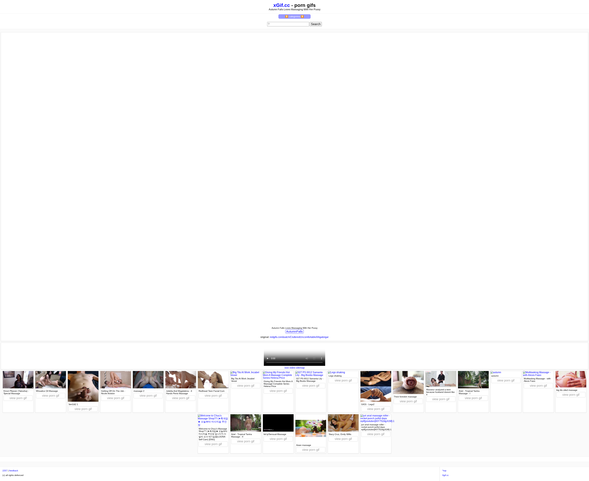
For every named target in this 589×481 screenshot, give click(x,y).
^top (444, 470)
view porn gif (18, 398)
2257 (4, 470)
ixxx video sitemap (295, 367)
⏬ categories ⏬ (294, 16)
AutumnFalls (294, 331)
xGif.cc (281, 5)
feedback (13, 470)
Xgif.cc (445, 475)
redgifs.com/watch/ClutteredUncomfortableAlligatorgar (299, 337)
